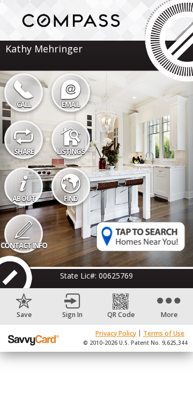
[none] (24, 306)
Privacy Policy (115, 333)
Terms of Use (163, 333)
